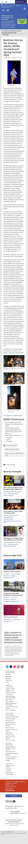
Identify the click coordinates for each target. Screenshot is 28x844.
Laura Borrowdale (8, 106)
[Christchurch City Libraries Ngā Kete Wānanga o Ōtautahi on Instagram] (14, 666)
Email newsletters (10, 672)
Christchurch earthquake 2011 (11, 601)
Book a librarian (10, 701)
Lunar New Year (16, 619)
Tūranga (8, 760)
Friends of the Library (11, 756)
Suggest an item (10, 690)
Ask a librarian (9, 694)
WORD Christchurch (8, 495)
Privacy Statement (17, 820)
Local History (7, 574)
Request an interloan (11, 692)
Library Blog (9, 676)
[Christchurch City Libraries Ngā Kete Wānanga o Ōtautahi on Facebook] (7, 666)
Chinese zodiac (7, 619)
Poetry (5, 493)
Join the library (9, 687)
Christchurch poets (11, 446)
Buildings (13, 576)
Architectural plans (16, 574)
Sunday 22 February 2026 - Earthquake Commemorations (13, 594)
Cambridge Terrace (8, 577)
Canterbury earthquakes (10, 599)
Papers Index (9, 733)
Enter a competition (10, 710)
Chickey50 (6, 34)
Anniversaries (13, 597)
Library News (9, 680)
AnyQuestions (9, 772)
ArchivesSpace (9, 720)
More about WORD (22, 21)
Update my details (10, 688)
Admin (7, 682)
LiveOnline (8, 770)
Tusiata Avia (17, 106)
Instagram (9, 441)
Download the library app (12, 716)
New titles (8, 674)
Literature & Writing (9, 491)
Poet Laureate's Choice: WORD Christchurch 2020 (13, 512)
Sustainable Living (10, 758)
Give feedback (9, 774)
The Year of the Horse (10, 617)
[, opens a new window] (10, 803)
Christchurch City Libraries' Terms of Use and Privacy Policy (14, 807)
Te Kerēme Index (10, 734)
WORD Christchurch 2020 (11, 450)
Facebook (9, 437)
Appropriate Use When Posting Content (13, 650)
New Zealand (18, 491)
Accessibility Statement (14, 821)
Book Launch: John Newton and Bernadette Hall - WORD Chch (13, 488)
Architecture (7, 576)
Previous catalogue (10, 718)
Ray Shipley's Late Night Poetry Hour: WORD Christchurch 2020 (13, 539)
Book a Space (9, 699)
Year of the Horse (8, 621)
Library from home (10, 740)
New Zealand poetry (13, 493)
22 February (6, 597)
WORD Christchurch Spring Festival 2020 (13, 429)
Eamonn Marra (19, 104)
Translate (23, 813)
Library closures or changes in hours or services (11, 748)
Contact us (8, 769)
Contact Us (14, 795)
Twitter (8, 439)
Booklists (8, 678)
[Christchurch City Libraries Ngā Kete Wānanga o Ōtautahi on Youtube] (18, 666)
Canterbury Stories (10, 722)
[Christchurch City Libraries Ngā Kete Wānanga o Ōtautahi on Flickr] (11, 666)
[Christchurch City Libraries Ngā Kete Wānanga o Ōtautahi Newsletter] (22, 666)
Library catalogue (10, 715)
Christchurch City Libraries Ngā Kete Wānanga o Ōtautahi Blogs (12, 31)
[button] (2, 2)
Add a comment (10, 464)
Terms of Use (8, 820)
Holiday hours (9, 744)
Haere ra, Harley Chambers (12, 571)
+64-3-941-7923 (9, 790)
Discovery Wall (9, 727)
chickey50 (7, 57)
